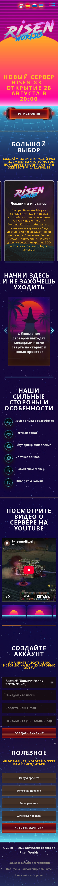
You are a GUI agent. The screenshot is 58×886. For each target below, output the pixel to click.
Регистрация (29, 114)
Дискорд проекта (29, 815)
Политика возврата (29, 875)
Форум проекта (29, 778)
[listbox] (29, 682)
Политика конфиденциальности (29, 869)
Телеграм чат (29, 803)
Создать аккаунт (29, 733)
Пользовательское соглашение (28, 863)
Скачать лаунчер (29, 828)
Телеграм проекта (29, 790)
